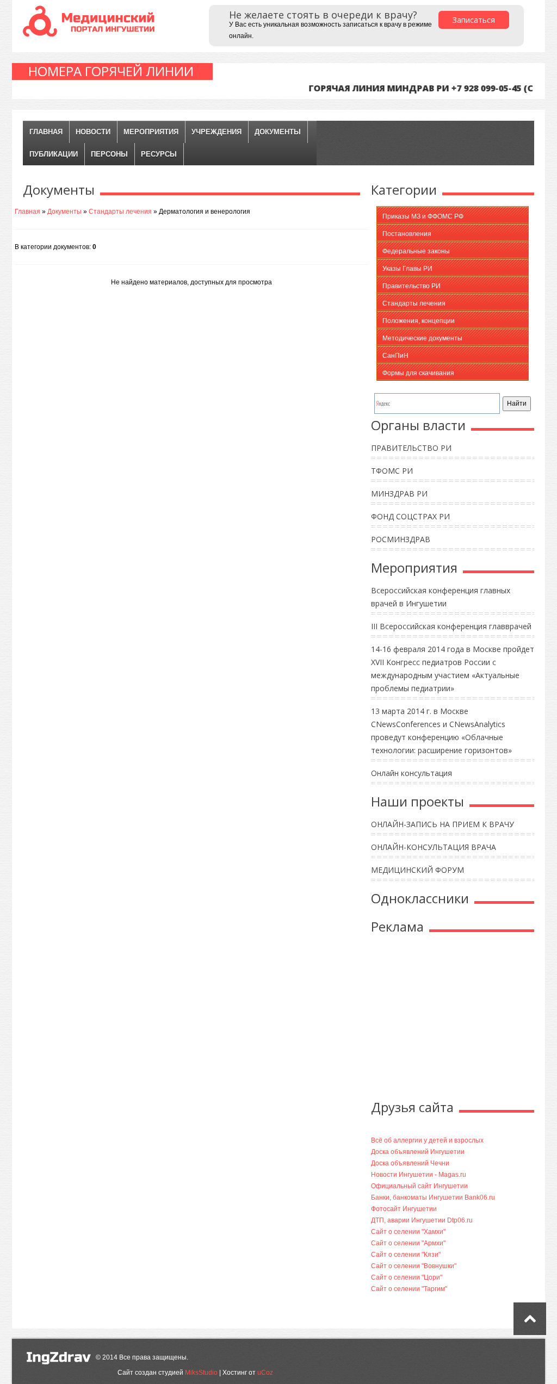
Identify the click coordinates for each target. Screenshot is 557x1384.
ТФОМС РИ (392, 471)
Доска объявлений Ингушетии (418, 1152)
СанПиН (395, 355)
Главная (46, 132)
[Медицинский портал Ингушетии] (91, 20)
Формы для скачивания (418, 373)
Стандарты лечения (120, 211)
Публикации (53, 154)
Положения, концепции (418, 321)
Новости (93, 132)
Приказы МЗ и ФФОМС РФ (422, 216)
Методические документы (422, 338)
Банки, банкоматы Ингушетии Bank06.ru (433, 1197)
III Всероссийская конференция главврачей (451, 626)
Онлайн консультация (411, 773)
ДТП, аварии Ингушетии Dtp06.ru (422, 1220)
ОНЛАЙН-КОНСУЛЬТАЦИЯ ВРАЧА (433, 847)
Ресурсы (159, 154)
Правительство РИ (411, 286)
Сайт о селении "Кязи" (406, 1254)
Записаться (474, 20)
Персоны (109, 154)
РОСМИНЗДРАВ (400, 539)
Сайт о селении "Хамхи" (408, 1232)
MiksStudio (201, 1372)
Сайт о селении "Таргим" (409, 1289)
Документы (278, 132)
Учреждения (216, 132)
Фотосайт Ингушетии (404, 1209)
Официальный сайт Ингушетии (419, 1186)
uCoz (265, 1372)
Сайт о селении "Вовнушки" (413, 1266)
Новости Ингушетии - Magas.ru (418, 1174)
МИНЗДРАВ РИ (399, 493)
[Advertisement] (462, 1019)
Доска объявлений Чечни (410, 1163)
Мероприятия (150, 132)
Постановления (406, 234)
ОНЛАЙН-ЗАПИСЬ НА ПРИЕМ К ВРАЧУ (442, 824)
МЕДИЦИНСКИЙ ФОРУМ (417, 870)
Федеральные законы (416, 251)
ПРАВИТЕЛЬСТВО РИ (411, 448)
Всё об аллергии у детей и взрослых (427, 1140)
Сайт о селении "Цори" (406, 1277)
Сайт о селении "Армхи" (408, 1243)
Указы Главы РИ (407, 268)
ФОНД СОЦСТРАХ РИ (410, 516)
